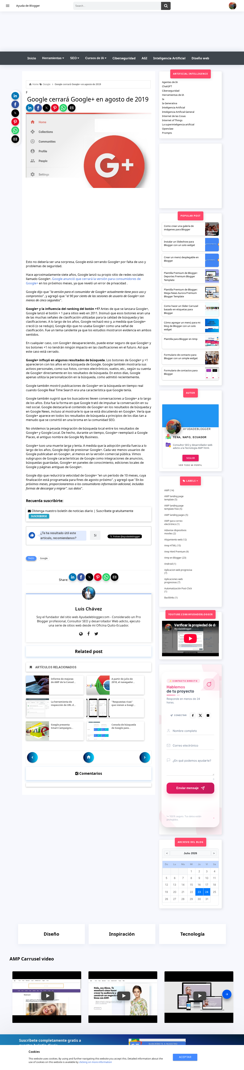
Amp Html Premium (174, 551)
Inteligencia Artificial (169, 58)
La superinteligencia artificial (178, 124)
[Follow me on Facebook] (88, 634)
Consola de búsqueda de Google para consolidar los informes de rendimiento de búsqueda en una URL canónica (124, 726)
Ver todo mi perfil (190, 465)
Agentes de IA (170, 82)
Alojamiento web (173, 539)
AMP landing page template (174, 498)
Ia (163, 99)
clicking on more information (95, 1062)
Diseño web (200, 58)
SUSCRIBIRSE (39, 516)
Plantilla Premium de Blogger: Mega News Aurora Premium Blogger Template (180, 293)
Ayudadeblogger (197, 429)
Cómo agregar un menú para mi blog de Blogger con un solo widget (182, 326)
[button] (15, 96)
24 (206, 891)
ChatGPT (167, 86)
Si (95, 535)
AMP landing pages (174, 515)
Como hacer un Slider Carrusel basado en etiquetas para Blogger (181, 309)
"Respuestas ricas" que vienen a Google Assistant (123, 703)
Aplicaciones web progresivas (173, 580)
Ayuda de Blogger (28, 5)
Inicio (31, 58)
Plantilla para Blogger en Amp (180, 339)
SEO (73, 58)
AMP (166, 490)
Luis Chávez (88, 609)
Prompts (167, 133)
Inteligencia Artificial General (178, 112)
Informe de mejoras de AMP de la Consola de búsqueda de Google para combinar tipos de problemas (63, 680)
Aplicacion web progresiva (178, 570)
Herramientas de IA (173, 95)
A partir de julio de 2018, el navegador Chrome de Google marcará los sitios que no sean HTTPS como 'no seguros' (124, 680)
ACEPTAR (185, 1057)
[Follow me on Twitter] (96, 634)
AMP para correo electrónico (173, 522)
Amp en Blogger (172, 557)
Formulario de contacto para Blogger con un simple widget (181, 356)
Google (44, 558)
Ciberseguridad (124, 58)
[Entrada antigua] (145, 757)
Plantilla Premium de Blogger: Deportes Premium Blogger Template (180, 276)
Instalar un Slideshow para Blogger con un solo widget (179, 243)
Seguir (190, 458)
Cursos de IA (95, 58)
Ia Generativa (169, 103)
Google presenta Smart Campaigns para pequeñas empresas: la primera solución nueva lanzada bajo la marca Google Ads (63, 726)
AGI (144, 58)
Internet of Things (172, 120)
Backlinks (169, 597)
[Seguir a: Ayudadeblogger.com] (81, 634)
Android (168, 563)
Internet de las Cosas (174, 116)
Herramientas (52, 58)
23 (199, 891)
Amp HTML (170, 545)
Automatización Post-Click (178, 588)
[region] (122, 31)
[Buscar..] (166, 6)
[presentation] (226, 994)
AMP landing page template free (174, 507)
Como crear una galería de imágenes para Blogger (179, 227)
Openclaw (167, 128)
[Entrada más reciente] (32, 757)
